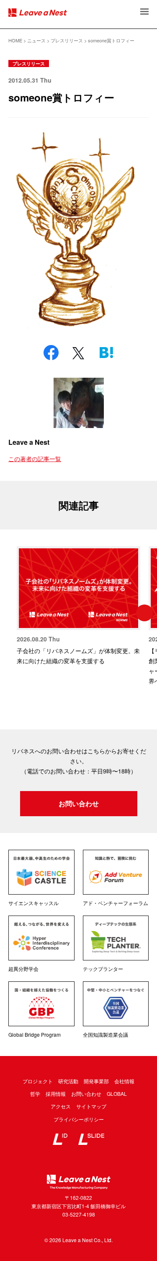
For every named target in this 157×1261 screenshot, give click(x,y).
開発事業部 (96, 1081)
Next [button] (144, 613)
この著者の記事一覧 (34, 458)
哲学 (35, 1093)
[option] (78, 606)
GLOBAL (117, 1093)
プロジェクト (38, 1081)
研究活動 (68, 1081)
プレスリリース (29, 63)
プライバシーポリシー (79, 1119)
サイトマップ (91, 1106)
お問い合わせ (79, 803)
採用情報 (56, 1093)
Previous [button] (12, 613)
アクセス (61, 1106)
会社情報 (124, 1081)
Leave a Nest (28, 442)
